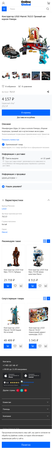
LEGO (4, 208)
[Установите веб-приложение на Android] (32, 376)
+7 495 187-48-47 (10, 365)
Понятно (26, 444)
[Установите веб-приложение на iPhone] (12, 376)
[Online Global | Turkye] (17, 390)
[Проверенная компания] (30, 384)
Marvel (4, 232)
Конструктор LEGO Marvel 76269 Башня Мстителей (12, 329)
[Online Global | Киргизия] (25, 390)
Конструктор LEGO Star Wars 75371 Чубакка (13, 270)
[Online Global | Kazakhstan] (21, 390)
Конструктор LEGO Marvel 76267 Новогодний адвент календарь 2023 (37, 330)
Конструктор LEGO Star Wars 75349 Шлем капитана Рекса (38, 271)
